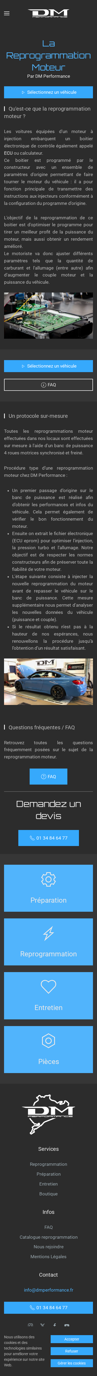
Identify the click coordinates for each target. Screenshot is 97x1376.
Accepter (71, 1339)
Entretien (48, 1184)
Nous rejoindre (49, 1246)
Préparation (49, 1174)
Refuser (71, 1351)
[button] (6, 13)
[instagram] (30, 1325)
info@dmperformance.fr (48, 1290)
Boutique (48, 1193)
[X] (42, 1325)
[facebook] (54, 1325)
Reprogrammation (48, 1164)
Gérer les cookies (72, 1363)
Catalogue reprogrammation (49, 1237)
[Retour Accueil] (48, 13)
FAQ (52, 384)
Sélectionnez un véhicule (52, 92)
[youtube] (67, 1325)
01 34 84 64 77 (52, 838)
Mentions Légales (48, 1256)
